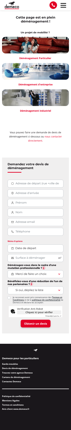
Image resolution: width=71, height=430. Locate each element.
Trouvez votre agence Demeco (17, 372)
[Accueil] (12, 5)
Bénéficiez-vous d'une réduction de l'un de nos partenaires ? (35, 283)
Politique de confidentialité (16, 396)
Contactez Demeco (11, 381)
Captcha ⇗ (53, 316)
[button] (43, 268)
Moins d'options (15, 241)
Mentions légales (10, 400)
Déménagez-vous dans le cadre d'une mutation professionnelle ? (32, 267)
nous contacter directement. (45, 138)
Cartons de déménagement (16, 377)
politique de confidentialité (46, 299)
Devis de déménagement (15, 368)
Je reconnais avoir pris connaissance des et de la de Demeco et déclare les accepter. (38, 300)
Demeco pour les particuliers (20, 358)
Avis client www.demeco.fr (15, 409)
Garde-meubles (10, 364)
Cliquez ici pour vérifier (39, 312)
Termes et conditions (13, 405)
